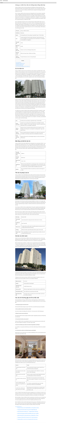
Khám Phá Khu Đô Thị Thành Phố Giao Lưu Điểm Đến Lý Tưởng (27, 415)
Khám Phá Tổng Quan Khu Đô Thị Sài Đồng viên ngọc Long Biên (28, 413)
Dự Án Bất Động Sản (18, 406)
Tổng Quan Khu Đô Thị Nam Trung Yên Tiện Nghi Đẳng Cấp (27, 409)
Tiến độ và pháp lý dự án (20, 64)
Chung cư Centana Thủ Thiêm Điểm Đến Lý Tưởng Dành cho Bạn (28, 407)
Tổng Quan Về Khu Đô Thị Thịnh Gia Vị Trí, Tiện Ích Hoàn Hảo (27, 417)
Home (1, 0)
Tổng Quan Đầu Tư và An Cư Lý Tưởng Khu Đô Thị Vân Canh (27, 419)
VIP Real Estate (5, 0)
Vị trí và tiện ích (18, 62)
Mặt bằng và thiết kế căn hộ (20, 63)
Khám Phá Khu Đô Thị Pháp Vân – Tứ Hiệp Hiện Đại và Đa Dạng (27, 411)
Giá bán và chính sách (19, 65)
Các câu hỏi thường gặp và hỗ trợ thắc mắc (22, 66)
